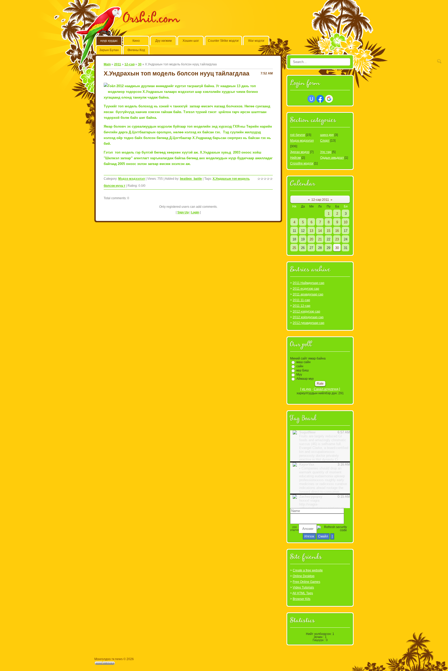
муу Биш (302, 370)
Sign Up (183, 212)
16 (337, 231)
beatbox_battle (191, 179)
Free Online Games (306, 582)
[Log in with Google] (329, 99)
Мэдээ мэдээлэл (131, 179)
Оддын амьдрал (332, 158)
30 (140, 64)
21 (320, 239)
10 (345, 222)
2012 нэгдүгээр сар (306, 311)
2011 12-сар (301, 306)
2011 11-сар (301, 300)
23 (337, 239)
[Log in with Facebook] (320, 99)
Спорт (325, 140)
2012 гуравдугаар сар (308, 323)
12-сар (129, 64)
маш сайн (303, 362)
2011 (117, 64)
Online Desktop (303, 576)
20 (311, 239)
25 (294, 248)
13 (311, 231)
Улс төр (325, 152)
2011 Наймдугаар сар (308, 283)
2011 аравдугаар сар (308, 294)
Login (195, 212)
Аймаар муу (305, 379)
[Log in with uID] (311, 99)
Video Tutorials (303, 587)
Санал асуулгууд (326, 389)
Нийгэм (295, 158)
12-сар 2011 (320, 200)
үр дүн (306, 389)
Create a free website (308, 570)
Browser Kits (301, 599)
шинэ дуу (327, 135)
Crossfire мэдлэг (301, 163)
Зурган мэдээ (299, 152)
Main (107, 64)
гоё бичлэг (297, 135)
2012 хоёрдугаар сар (308, 317)
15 (328, 231)
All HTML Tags (302, 593)
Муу (299, 374)
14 (320, 231)
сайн (299, 366)
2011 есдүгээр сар (306, 288)
